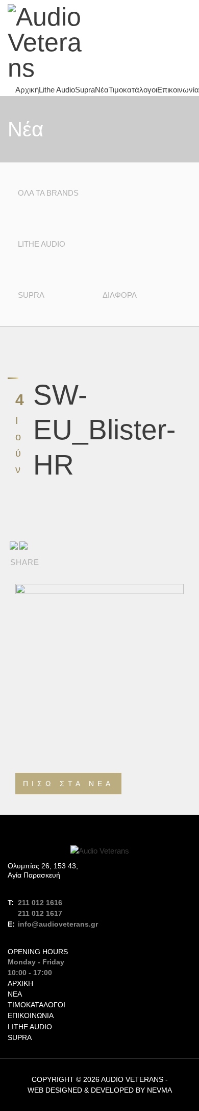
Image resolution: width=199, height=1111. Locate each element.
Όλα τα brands (48, 192)
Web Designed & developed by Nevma (100, 1090)
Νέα (102, 89)
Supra (85, 89)
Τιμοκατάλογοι (133, 89)
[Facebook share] (14, 545)
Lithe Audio (57, 89)
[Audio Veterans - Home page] (50, 42)
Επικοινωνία (178, 89)
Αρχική (27, 89)
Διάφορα (120, 295)
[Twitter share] (23, 545)
